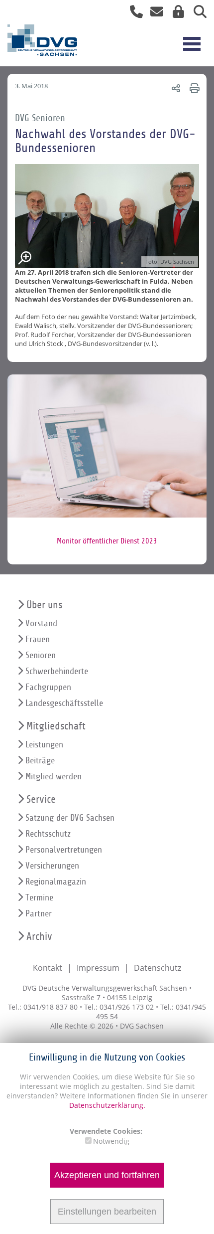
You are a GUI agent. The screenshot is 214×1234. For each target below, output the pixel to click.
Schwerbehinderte (56, 671)
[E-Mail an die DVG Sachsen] (154, 13)
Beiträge (40, 760)
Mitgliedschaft (56, 726)
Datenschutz (157, 967)
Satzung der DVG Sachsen (69, 818)
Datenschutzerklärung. (107, 1105)
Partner (38, 913)
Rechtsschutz (48, 834)
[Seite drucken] (193, 88)
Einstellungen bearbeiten (107, 1212)
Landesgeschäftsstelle (64, 703)
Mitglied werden (53, 776)
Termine (39, 897)
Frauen (37, 639)
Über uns (44, 605)
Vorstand (41, 623)
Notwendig (111, 1141)
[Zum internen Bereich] (175, 13)
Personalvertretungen (63, 850)
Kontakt (47, 967)
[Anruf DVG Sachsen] (132, 13)
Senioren (40, 655)
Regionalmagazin (55, 881)
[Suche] (196, 13)
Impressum (98, 967)
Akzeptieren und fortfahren (107, 1175)
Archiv (39, 936)
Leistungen (44, 744)
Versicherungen (52, 866)
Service (41, 799)
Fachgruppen (48, 687)
